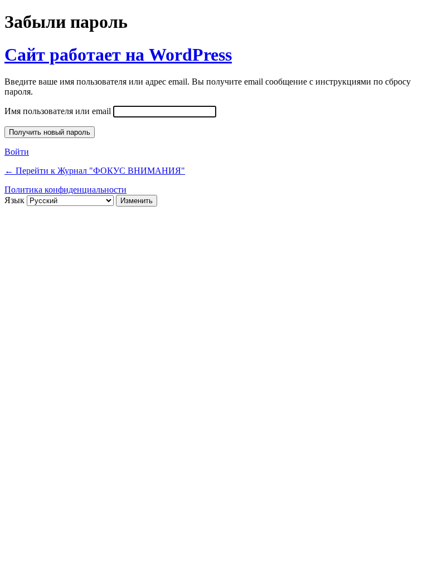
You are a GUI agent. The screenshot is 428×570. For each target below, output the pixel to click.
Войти (16, 151)
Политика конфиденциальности (65, 189)
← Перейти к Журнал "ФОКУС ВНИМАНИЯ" (94, 170)
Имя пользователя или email (57, 111)
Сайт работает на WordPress (118, 55)
